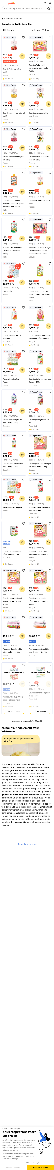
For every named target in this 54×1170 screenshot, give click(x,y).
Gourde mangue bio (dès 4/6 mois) (14, 114)
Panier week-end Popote (12, 507)
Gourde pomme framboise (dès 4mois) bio (39, 509)
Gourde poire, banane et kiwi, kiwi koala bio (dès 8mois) (12, 251)
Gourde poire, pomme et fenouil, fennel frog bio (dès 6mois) (39, 294)
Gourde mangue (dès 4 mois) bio (12, 336)
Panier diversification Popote (11, 380)
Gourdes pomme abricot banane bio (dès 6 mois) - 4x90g (12, 601)
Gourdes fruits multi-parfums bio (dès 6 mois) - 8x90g (39, 68)
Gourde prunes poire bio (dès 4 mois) (38, 114)
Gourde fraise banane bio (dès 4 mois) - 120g (13, 465)
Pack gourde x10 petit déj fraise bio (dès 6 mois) (13, 698)
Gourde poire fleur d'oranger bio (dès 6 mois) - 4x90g (40, 465)
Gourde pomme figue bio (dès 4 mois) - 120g (12, 421)
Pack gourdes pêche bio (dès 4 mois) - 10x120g (12, 650)
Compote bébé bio (13, 19)
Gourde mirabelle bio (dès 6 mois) (39, 202)
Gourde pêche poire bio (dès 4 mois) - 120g (40, 380)
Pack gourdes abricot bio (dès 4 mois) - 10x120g (39, 650)
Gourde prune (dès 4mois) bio (39, 421)
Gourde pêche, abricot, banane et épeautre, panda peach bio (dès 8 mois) (13, 204)
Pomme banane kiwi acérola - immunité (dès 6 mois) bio (40, 336)
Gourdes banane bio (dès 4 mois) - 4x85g (39, 694)
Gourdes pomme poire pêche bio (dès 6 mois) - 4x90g (38, 601)
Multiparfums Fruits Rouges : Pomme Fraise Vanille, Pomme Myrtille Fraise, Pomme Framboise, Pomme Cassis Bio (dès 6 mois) (40, 251)
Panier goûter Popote (11, 291)
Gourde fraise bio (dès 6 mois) (12, 70)
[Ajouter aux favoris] (23, 37)
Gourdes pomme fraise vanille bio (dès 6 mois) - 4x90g (38, 554)
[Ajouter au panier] (22, 56)
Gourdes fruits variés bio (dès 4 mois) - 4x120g (12, 552)
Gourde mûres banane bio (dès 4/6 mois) (39, 158)
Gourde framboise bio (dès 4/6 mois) (13, 158)
